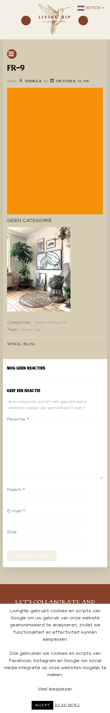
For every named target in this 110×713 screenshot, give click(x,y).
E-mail (16, 511)
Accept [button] (42, 705)
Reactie (18, 419)
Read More (67, 705)
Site (12, 532)
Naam (16, 489)
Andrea (33, 81)
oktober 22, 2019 (72, 81)
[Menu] (26, 20)
